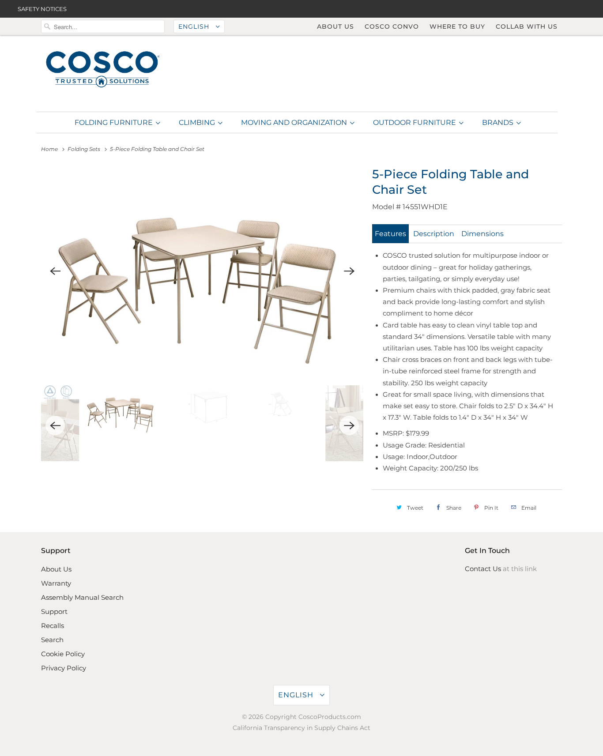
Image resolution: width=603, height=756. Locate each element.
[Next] (349, 271)
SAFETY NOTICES (42, 8)
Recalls (52, 625)
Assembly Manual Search (82, 597)
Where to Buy (457, 26)
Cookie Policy (63, 654)
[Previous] (55, 271)
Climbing (198, 122)
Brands (498, 122)
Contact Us (483, 568)
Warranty (56, 583)
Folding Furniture (115, 122)
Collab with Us (527, 26)
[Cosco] (103, 70)
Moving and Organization (295, 122)
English (194, 26)
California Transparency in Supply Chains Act (301, 728)
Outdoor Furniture (415, 122)
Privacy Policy (63, 668)
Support (54, 611)
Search (52, 640)
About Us (335, 26)
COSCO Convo (392, 26)
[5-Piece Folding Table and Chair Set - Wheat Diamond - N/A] (202, 271)
